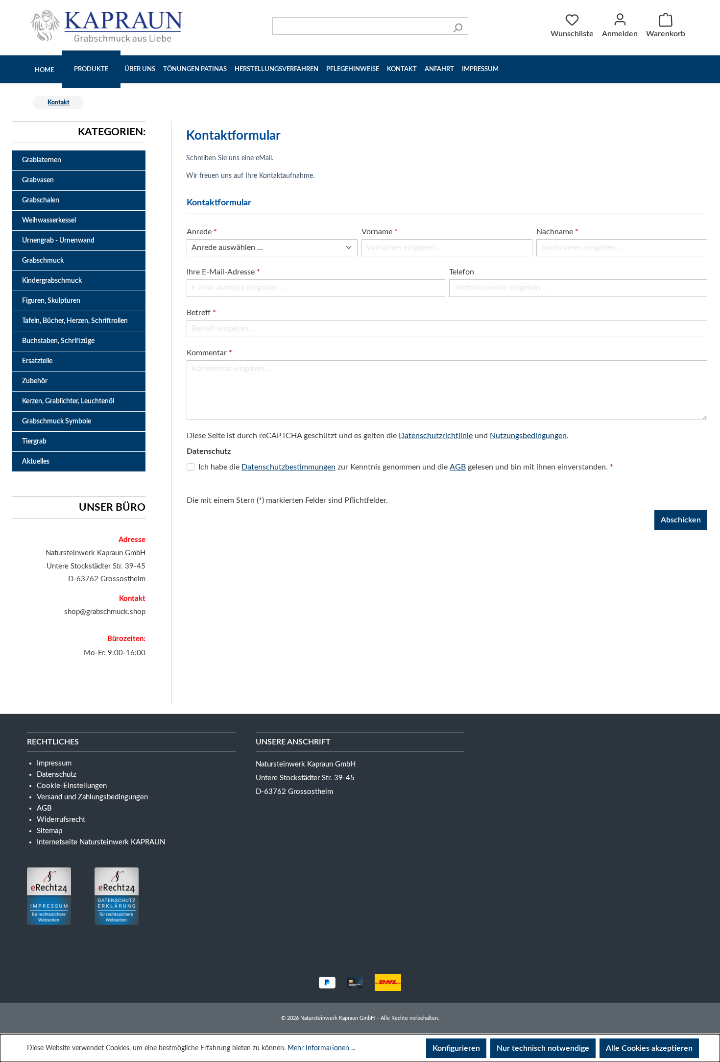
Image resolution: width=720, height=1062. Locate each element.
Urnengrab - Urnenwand (58, 240)
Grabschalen (40, 200)
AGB (458, 467)
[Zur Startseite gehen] (109, 25)
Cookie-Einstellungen (72, 786)
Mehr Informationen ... (322, 1048)
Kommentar (209, 353)
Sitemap (49, 831)
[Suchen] (457, 26)
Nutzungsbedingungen (528, 436)
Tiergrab (34, 441)
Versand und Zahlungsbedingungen (92, 797)
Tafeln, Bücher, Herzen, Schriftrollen (75, 321)
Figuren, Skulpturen (51, 300)
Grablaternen (41, 160)
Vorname (379, 232)
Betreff (201, 313)
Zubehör (35, 381)
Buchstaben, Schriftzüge (58, 341)
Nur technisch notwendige (543, 1048)
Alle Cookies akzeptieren (649, 1048)
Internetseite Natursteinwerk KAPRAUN (101, 842)
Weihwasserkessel (49, 220)
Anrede (202, 232)
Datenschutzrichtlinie (436, 436)
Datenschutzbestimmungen (288, 467)
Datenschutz (56, 774)
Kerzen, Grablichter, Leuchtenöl (68, 401)
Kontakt (402, 69)
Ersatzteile (37, 361)
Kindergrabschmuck (52, 280)
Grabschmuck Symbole (56, 421)
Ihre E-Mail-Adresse (223, 272)
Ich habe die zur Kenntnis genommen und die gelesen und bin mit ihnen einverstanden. (405, 467)
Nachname (557, 232)
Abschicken (681, 520)
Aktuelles (35, 461)
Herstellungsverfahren (276, 69)
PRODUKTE (91, 69)
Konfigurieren (456, 1048)
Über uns (139, 69)
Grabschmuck (43, 260)
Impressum (480, 69)
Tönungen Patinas (195, 69)
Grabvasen (38, 180)
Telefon (461, 272)
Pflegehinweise (352, 69)
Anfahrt (439, 69)
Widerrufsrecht (61, 819)
